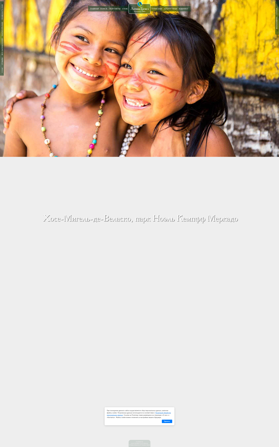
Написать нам (2, 29)
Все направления (2, 46)
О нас (125, 9)
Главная (94, 9)
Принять (167, 421)
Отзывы (2, 61)
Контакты (115, 9)
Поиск (103, 9)
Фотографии (277, 23)
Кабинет (183, 9)
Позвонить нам (2, 12)
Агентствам (170, 9)
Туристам (156, 9)
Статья (277, 11)
